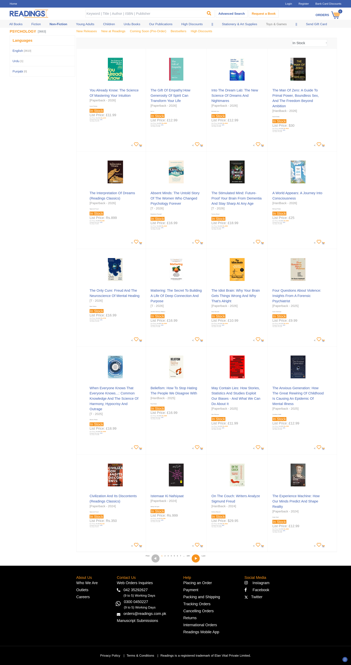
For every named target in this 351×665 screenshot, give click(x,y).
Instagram (259, 583)
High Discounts (201, 31)
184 (188, 556)
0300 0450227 (136, 602)
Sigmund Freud (94, 209)
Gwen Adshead (276, 311)
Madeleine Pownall (156, 214)
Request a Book (264, 13)
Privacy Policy (110, 655)
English (22, 51)
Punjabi (20, 71)
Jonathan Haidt (276, 414)
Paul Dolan (154, 404)
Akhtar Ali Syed (155, 506)
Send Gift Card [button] (316, 24)
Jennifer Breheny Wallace (158, 311)
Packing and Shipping (201, 597)
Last (203, 556)
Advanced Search (231, 13)
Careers (83, 597)
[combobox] (144, 13)
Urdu (18, 61)
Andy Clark (275, 517)
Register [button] (304, 3)
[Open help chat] (345, 659)
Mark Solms (93, 306)
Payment (190, 590)
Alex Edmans (215, 414)
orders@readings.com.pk (144, 613)
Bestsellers (178, 31)
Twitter (255, 597)
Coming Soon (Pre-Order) (148, 31)
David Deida (275, 116)
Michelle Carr (215, 111)
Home (13, 3)
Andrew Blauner (216, 512)
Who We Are (87, 583)
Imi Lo (152, 111)
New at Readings (113, 31)
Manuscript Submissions (137, 620)
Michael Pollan (276, 209)
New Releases (86, 31)
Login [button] (288, 3)
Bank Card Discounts (328, 3)
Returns (190, 618)
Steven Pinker (94, 419)
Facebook (259, 590)
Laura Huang (93, 106)
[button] (135, 144)
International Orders (200, 625)
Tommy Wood (215, 214)
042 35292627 (135, 590)
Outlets (82, 590)
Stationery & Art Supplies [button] (239, 24)
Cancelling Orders (198, 611)
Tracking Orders (197, 604)
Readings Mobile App (201, 632)
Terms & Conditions (140, 655)
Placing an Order (197, 583)
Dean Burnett (215, 311)
